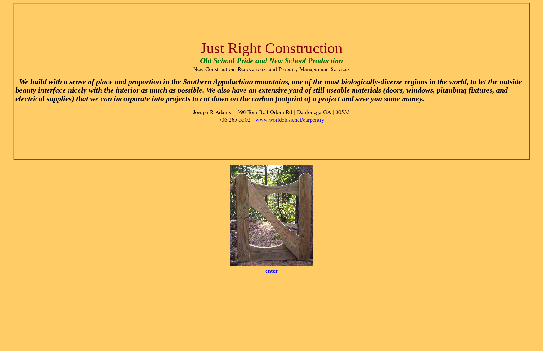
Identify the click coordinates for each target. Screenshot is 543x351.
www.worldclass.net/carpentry (289, 119)
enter (271, 271)
